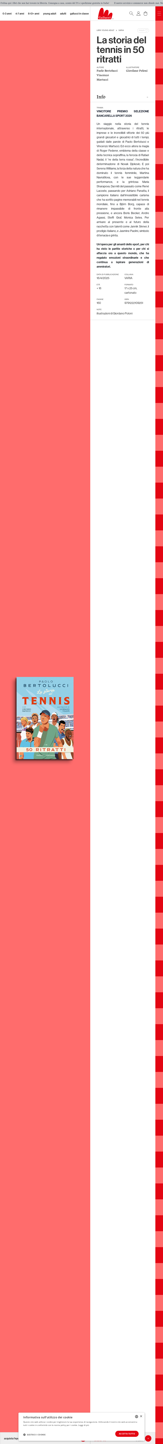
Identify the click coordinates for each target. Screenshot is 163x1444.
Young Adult (49, 13)
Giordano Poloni (137, 71)
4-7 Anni (19, 13)
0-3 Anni (7, 13)
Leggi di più (83, 1425)
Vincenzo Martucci (103, 77)
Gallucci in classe (79, 13)
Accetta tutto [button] (127, 1433)
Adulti (63, 13)
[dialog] (81, 1427)
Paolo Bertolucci (107, 71)
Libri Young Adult (105, 30)
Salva (141, 30)
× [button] (141, 1416)
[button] (34, 1435)
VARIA (121, 30)
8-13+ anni (33, 13)
